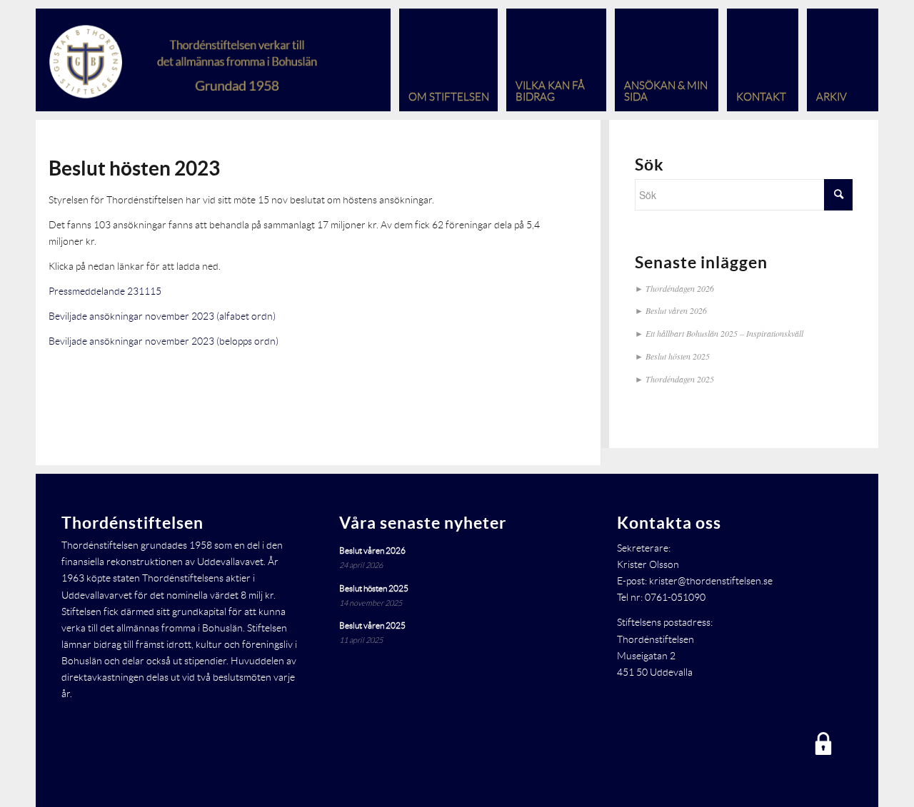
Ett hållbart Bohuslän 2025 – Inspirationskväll (724, 333)
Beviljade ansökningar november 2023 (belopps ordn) (163, 341)
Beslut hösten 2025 (678, 356)
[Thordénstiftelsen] (192, 60)
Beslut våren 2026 (676, 310)
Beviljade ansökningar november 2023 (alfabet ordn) (162, 316)
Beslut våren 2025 (372, 625)
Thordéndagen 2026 (680, 288)
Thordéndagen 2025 (680, 379)
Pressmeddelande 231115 (105, 291)
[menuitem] (444, 60)
